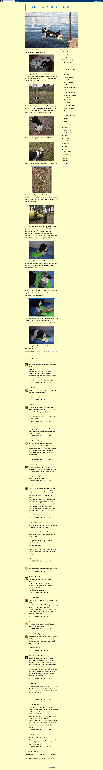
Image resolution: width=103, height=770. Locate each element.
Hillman (31, 683)
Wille (30, 486)
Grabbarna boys (33, 576)
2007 (64, 166)
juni (65, 141)
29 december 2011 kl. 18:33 (40, 436)
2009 (64, 161)
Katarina (31, 387)
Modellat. (66, 118)
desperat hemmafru (34, 655)
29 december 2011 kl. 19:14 (40, 517)
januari (66, 155)
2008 (64, 163)
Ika (29, 621)
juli (65, 138)
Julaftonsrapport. (69, 85)
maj (65, 144)
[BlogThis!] (52, 351)
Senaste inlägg (29, 754)
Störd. (65, 121)
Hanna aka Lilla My (34, 634)
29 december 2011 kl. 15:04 (40, 383)
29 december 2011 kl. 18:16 (40, 421)
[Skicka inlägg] (48, 351)
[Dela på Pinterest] (57, 351)
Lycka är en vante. (69, 108)
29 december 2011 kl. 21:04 (40, 571)
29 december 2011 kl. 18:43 (40, 481)
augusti (66, 135)
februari (66, 152)
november (67, 127)
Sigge (30, 735)
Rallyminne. (67, 102)
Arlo (32, 351)
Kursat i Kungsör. (69, 100)
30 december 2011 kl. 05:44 (40, 629)
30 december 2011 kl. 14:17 (40, 700)
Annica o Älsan (33, 704)
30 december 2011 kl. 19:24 (40, 730)
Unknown (31, 566)
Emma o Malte (33, 404)
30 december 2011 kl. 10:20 (40, 678)
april (65, 146)
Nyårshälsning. (68, 62)
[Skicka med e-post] (51, 351)
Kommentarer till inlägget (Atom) (45, 758)
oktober (66, 130)
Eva (30, 362)
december (67, 60)
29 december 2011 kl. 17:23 (40, 400)
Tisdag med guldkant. (70, 105)
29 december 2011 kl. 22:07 (40, 593)
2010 (64, 158)
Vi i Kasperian (33, 597)
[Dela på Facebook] (55, 351)
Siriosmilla (32, 464)
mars (66, 149)
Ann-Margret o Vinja (35, 522)
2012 (64, 54)
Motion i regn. (68, 124)
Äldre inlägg (54, 754)
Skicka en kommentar (31, 751)
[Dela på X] (54, 351)
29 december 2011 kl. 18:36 (40, 459)
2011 (64, 57)
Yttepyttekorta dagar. (70, 115)
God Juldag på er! (69, 82)
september (67, 133)
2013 (64, 52)
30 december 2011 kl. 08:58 (40, 650)
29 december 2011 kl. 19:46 (40, 561)
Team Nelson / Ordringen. (36, 441)
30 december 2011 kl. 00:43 (40, 616)
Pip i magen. (67, 74)
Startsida (42, 754)
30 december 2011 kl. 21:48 (40, 747)
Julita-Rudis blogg (51, 6)
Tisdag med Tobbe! (69, 92)
